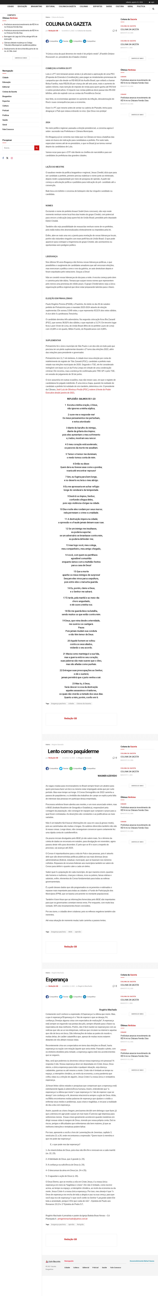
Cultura (5, 106)
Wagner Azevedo (57, 744)
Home (48, 744)
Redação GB (53, 31)
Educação (6, 82)
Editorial (6, 87)
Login (152, 2)
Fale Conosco (8, 129)
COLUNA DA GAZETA (130, 29)
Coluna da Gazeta (9, 92)
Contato (11, 15)
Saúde (5, 120)
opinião (78, 932)
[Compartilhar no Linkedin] (89, 41)
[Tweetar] (63, 41)
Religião (80, 1224)
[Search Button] (36, 147)
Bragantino (7, 96)
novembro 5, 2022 (68, 31)
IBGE (70, 932)
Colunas (84, 6)
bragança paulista (58, 703)
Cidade (5, 78)
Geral (4, 125)
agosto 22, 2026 (127, 33)
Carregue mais (21, 58)
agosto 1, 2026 (127, 48)
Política (5, 115)
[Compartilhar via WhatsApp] (75, 41)
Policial (5, 110)
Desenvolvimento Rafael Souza (142, 1261)
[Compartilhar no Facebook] (52, 41)
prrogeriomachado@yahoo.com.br (73, 1219)
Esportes (6, 101)
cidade (71, 703)
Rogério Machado (58, 973)
